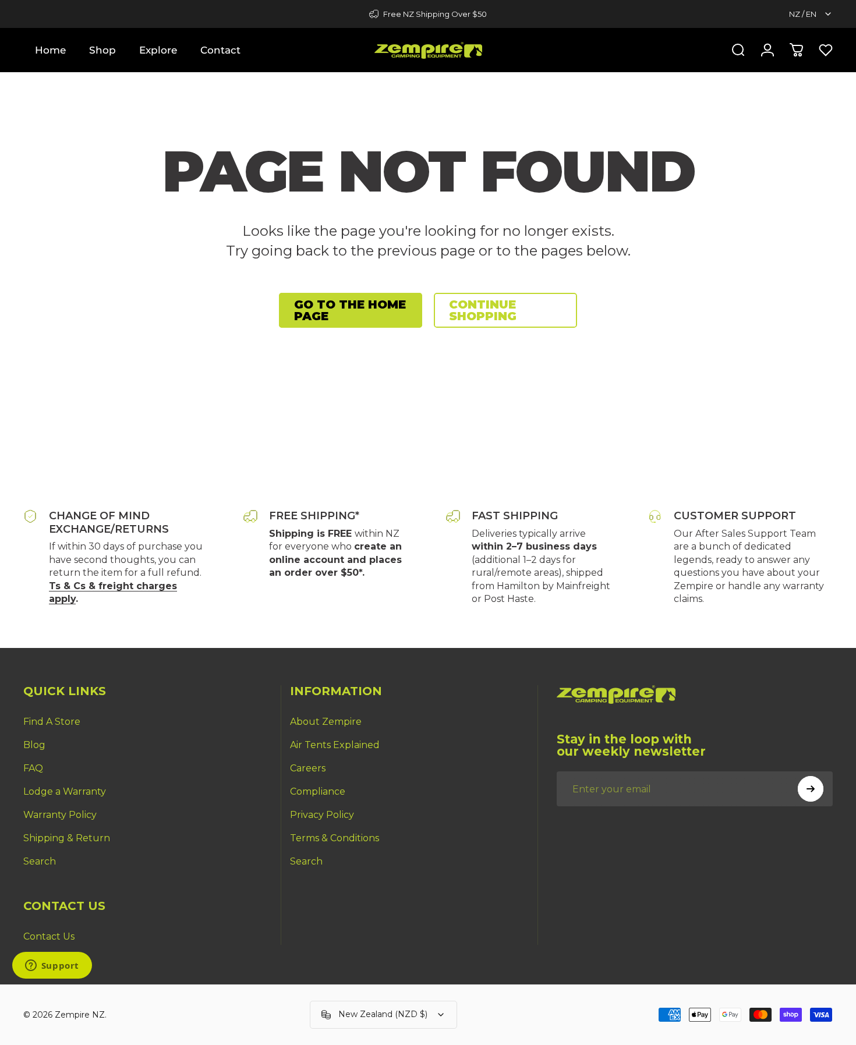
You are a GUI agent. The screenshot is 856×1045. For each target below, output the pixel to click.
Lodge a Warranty (64, 791)
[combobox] (811, 14)
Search (39, 861)
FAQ (33, 768)
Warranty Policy (60, 814)
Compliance (317, 791)
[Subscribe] (810, 789)
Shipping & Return (66, 838)
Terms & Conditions (334, 838)
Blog (34, 744)
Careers (308, 768)
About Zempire (326, 721)
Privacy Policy (322, 814)
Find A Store (51, 721)
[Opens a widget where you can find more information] (52, 966)
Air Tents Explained (335, 744)
